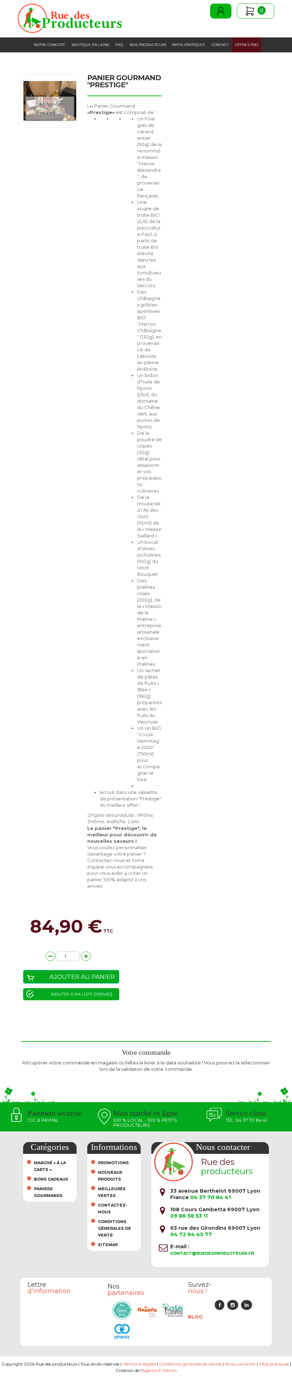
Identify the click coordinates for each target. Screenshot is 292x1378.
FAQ (119, 44)
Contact (220, 44)
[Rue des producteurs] (70, 18)
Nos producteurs (148, 44)
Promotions (113, 1162)
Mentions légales (139, 1364)
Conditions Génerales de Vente (114, 1228)
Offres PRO (246, 44)
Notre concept (49, 44)
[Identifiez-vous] (220, 11)
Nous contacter (240, 1364)
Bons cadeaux (51, 1179)
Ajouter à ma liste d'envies (81, 994)
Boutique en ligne (91, 44)
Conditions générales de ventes (190, 1364)
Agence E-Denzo (159, 1370)
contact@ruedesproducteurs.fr (212, 1253)
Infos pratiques (188, 44)
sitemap (108, 1244)
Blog (195, 1317)
